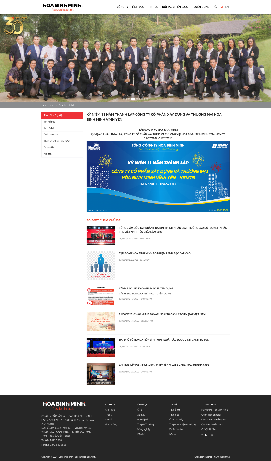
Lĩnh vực (138, 6)
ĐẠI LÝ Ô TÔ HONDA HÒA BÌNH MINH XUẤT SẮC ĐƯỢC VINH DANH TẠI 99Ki (164, 339)
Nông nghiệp (144, 429)
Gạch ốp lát (143, 419)
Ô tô (139, 410)
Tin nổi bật (69, 105)
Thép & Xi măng (145, 424)
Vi (222, 6)
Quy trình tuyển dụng (212, 424)
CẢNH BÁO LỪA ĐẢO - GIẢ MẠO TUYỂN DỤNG (146, 288)
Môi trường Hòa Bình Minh (214, 410)
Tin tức (153, 6)
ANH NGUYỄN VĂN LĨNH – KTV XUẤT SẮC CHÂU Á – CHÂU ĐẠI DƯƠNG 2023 (164, 365)
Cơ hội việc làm (208, 429)
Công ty (122, 6)
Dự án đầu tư (50, 147)
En (227, 6)
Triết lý (108, 414)
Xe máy (141, 414)
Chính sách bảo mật (203, 457)
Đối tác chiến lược (175, 6)
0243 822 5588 (53, 440)
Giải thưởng (111, 424)
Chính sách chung (222, 457)
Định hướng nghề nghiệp (213, 419)
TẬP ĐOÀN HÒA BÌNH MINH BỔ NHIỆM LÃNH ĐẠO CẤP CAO (155, 253)
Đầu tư (140, 434)
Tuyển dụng (201, 6)
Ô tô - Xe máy (51, 134)
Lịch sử (108, 419)
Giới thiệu (110, 410)
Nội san (48, 153)
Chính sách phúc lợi (211, 414)
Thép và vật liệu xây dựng (57, 141)
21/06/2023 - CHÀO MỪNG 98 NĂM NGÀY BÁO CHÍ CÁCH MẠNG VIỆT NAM (162, 314)
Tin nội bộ (49, 128)
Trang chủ (46, 105)
